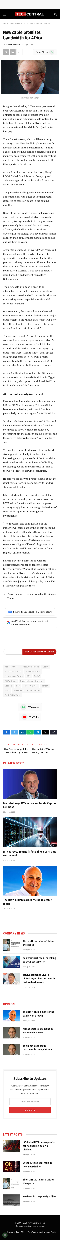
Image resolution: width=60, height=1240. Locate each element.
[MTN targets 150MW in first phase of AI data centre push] (30, 832)
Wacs (7, 690)
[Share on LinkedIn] (13, 52)
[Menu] (5, 14)
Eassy (45, 666)
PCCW (37, 676)
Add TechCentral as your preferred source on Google (29, 622)
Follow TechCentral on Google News (32, 611)
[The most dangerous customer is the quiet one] (11, 1049)
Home (5, 23)
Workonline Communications (27, 690)
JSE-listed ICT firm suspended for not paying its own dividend (39, 1146)
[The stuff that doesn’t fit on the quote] (11, 945)
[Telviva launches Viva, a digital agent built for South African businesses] (11, 978)
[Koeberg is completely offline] (11, 1200)
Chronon (40, 1226)
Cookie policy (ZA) (15, 1232)
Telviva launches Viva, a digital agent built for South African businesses (39, 978)
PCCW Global (10, 681)
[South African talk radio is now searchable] (11, 1166)
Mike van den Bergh (14, 676)
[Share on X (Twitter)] (6, 52)
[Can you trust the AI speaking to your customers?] (11, 962)
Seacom (8, 685)
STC (18, 685)
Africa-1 (15, 666)
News (12, 23)
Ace (6, 666)
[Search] (55, 14)
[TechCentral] (30, 14)
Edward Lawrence (13, 671)
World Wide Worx (12, 695)
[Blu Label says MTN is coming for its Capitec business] (30, 784)
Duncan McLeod (13, 44)
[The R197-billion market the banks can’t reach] (30, 881)
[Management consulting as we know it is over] (11, 1032)
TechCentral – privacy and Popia (42, 1232)
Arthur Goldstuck (31, 666)
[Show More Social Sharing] (19, 52)
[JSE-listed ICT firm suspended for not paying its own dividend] (11, 1146)
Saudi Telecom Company (31, 681)
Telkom (44, 685)
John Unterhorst (32, 671)
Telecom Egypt (30, 685)
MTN (28, 676)
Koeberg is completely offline (39, 1196)
